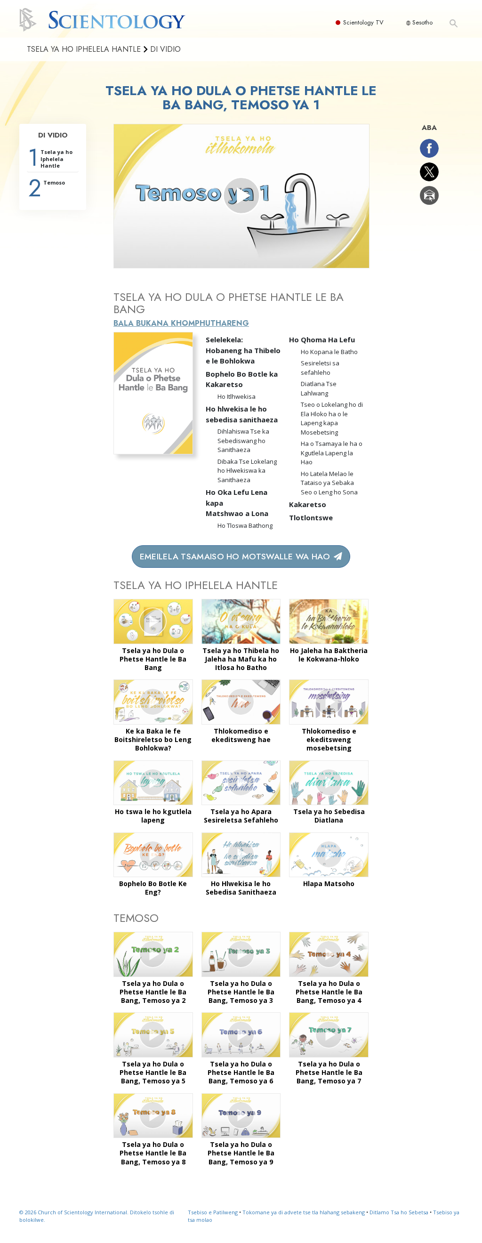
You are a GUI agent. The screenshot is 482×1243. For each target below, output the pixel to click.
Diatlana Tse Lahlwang (319, 388)
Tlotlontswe (311, 517)
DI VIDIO (53, 135)
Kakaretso (307, 504)
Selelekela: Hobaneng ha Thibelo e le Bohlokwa (243, 350)
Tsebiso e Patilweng (213, 1212)
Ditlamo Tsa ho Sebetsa (399, 1212)
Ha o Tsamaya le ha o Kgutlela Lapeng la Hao (331, 452)
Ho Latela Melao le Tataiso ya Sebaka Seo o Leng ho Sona (329, 482)
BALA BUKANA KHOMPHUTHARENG (181, 323)
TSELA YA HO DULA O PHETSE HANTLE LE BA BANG (228, 303)
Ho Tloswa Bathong (245, 525)
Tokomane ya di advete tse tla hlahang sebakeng (303, 1212)
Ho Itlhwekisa (236, 396)
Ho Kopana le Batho (329, 351)
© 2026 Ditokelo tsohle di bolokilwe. (96, 1216)
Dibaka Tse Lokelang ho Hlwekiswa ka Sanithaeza (247, 470)
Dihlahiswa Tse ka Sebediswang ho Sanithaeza (243, 440)
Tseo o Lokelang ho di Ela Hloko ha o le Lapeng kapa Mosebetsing (332, 418)
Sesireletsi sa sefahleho (320, 368)
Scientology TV (363, 22)
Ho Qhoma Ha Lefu (322, 339)
